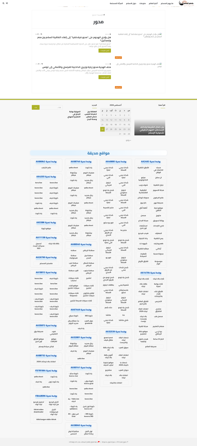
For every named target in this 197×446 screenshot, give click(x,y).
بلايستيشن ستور (123, 291)
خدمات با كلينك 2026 (123, 364)
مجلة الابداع (143, 220)
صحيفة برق (38, 331)
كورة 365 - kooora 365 (88, 415)
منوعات (142, 3)
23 (124, 129)
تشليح (88, 278)
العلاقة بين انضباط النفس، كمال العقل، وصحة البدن (90, 115)
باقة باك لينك (53, 243)
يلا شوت (88, 167)
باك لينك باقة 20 (108, 349)
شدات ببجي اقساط (123, 169)
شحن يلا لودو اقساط (108, 191)
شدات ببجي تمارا (108, 169)
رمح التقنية (158, 238)
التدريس (158, 301)
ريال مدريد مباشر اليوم (88, 344)
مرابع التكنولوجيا (143, 179)
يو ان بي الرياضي (158, 332)
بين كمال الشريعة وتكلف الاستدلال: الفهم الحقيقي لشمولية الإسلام (152, 130)
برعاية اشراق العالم (92, 442)
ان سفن (158, 177)
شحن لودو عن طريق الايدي (108, 278)
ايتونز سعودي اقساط (123, 192)
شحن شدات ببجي (123, 269)
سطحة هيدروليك (73, 257)
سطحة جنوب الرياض (88, 272)
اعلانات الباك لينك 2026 (143, 310)
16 (124, 124)
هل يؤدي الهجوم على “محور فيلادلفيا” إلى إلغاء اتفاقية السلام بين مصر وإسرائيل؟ (74, 39)
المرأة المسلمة (116, 3)
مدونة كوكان (143, 197)
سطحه (73, 250)
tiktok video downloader (38, 410)
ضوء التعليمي (54, 332)
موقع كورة (46, 228)
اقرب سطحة (73, 270)
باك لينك (108, 375)
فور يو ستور (108, 222)
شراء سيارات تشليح (89, 287)
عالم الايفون (158, 197)
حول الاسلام (131, 3)
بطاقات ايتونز (108, 285)
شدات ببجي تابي (108, 176)
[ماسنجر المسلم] (186, 3)
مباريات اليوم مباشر (88, 174)
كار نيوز (143, 202)
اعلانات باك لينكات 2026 (46, 361)
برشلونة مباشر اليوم (73, 344)
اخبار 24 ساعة (158, 339)
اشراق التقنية (143, 167)
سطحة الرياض (88, 250)
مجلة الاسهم (158, 190)
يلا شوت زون (54, 381)
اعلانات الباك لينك (143, 292)
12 (111, 120)
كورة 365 (89, 315)
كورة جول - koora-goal (88, 382)
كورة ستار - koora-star (73, 375)
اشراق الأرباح (143, 261)
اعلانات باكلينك (116, 382)
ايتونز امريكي (108, 184)
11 (116, 120)
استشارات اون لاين (143, 227)
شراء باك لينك (158, 278)
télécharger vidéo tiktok (46, 419)
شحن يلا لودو (123, 277)
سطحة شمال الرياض (88, 264)
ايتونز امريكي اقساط (108, 250)
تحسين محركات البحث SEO (38, 246)
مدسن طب (158, 316)
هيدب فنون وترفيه (143, 340)
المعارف (158, 233)
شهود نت (143, 243)
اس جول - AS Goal (73, 415)
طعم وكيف (158, 243)
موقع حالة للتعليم (143, 332)
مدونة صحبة (158, 253)
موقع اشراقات (53, 340)
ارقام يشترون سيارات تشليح (88, 294)
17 (120, 124)
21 (102, 124)
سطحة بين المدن (88, 257)
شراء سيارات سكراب (73, 279)
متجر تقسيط (108, 207)
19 (111, 124)
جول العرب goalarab (88, 322)
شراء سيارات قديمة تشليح (81, 300)
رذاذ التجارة (143, 238)
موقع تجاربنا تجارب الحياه (108, 364)
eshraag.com (73, 442)
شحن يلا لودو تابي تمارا (108, 241)
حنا (123, 315)
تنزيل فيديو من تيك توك (54, 403)
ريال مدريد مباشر (88, 181)
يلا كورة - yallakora (74, 407)
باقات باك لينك (143, 285)
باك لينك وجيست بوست (143, 319)
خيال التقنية (158, 185)
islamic (107, 34)
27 (107, 129)
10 (120, 120)
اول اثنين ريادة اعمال (88, 432)
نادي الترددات (158, 225)
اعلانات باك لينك (123, 376)
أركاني (158, 248)
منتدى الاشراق (158, 310)
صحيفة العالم (150, 346)
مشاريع (108, 370)
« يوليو (128, 140)
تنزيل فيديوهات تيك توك (53, 412)
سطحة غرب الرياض (73, 264)
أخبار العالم (153, 3)
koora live (73, 388)
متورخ (158, 215)
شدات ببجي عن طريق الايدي (108, 232)
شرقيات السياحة (143, 255)
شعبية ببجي (123, 285)
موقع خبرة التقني (158, 209)
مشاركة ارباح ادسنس (73, 432)
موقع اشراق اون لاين (38, 340)
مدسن (143, 215)
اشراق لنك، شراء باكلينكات (158, 294)
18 (116, 124)
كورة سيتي (73, 315)
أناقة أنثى (143, 208)
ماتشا (108, 315)
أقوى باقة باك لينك (108, 356)
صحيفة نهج (158, 202)
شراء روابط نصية (158, 285)
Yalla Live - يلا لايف (73, 400)
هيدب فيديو (143, 233)
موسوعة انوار (158, 262)
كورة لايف (53, 187)
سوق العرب (123, 347)
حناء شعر (108, 307)
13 (107, 120)
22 (129, 129)
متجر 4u (123, 230)
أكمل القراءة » (104, 50)
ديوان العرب (123, 370)
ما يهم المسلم (167, 3)
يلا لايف (81, 328)
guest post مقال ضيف (108, 339)
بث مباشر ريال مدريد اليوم (73, 322)
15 (129, 124)
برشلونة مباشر (73, 174)
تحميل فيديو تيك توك (38, 403)
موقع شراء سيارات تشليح (73, 287)
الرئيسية (100, 15)
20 (107, 124)
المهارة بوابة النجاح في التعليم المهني (73, 114)
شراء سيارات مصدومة (73, 294)
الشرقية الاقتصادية (143, 191)
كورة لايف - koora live (54, 300)
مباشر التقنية (143, 248)
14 (102, 120)
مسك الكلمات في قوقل (158, 170)
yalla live (81, 358)
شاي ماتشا (123, 320)
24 (120, 129)
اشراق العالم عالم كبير (143, 302)
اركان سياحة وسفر (46, 346)
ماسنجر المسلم (46, 263)
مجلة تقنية (143, 326)
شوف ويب (143, 185)
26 (111, 129)
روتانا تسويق (158, 220)
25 (116, 129)
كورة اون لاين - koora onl (88, 407)
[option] (149, 122)
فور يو (108, 257)
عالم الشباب (46, 167)
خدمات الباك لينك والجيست (123, 340)
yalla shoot (73, 167)
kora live (38, 182)
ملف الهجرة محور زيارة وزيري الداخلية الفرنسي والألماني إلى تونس (76, 67)
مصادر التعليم (158, 326)
